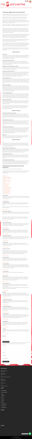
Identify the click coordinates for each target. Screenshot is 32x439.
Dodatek (4, 179)
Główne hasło (5, 175)
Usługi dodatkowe (6, 184)
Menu (30, 2)
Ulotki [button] (2, 397)
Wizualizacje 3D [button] (4, 407)
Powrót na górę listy (5, 209)
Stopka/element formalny (7, 193)
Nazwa (3, 352)
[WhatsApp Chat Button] (30, 433)
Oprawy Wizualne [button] (4, 390)
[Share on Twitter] (5, 335)
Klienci (4, 182)
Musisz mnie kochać (6, 183)
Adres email (4, 355)
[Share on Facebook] (3, 335)
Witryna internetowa (5, 358)
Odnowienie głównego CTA (7, 187)
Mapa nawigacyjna (6, 192)
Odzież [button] (3, 402)
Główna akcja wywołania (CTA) (7, 178)
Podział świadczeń (6, 186)
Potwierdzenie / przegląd (7, 188)
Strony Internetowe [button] (4, 392)
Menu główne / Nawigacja (7, 177)
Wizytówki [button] (3, 395)
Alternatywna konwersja (6, 180)
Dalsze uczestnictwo (7, 189)
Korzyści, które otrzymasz (7, 181)
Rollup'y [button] (3, 400)
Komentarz (4, 345)
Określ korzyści (6, 185)
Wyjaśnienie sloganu (6, 176)
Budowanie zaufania (6, 191)
